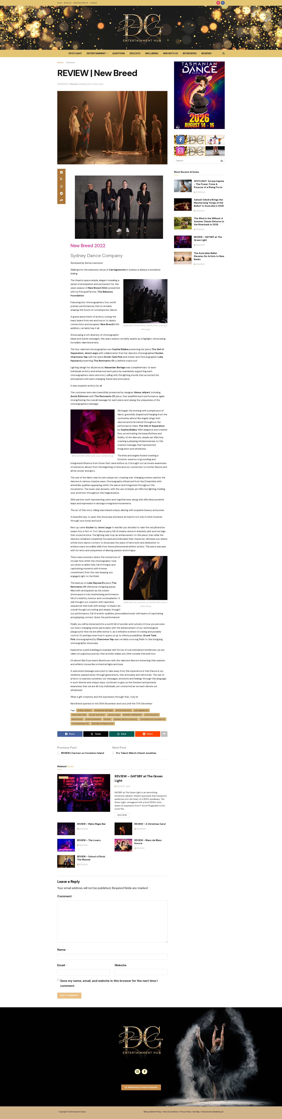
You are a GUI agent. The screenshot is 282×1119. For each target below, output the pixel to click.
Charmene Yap (79, 715)
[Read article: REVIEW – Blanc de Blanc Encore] (123, 845)
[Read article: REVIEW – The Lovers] (66, 845)
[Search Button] (224, 53)
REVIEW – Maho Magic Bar (91, 824)
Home (59, 3)
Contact (93, 3)
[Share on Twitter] (61, 179)
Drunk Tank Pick (97, 715)
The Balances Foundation (152, 719)
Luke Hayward (151, 715)
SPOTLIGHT (75, 53)
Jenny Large (114, 715)
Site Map (196, 1112)
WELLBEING (151, 53)
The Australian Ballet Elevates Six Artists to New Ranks (209, 256)
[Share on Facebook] (61, 172)
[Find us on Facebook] (223, 3)
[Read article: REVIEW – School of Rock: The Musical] (66, 861)
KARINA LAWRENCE (132, 715)
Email (62, 965)
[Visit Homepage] (141, 28)
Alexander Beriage (104, 710)
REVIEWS (206, 53)
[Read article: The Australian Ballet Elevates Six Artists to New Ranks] (183, 258)
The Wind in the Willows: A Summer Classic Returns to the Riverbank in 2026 (209, 221)
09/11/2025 (83, 845)
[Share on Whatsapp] (61, 186)
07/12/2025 (83, 829)
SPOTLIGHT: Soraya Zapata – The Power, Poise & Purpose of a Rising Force (209, 184)
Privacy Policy (185, 1112)
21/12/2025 (120, 786)
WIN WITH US (170, 53)
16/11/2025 (140, 848)
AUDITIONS (118, 53)
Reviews (70, 62)
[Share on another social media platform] (61, 200)
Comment (65, 896)
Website (120, 965)
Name (62, 950)
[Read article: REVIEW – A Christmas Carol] (123, 829)
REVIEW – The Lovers (89, 840)
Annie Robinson (123, 710)
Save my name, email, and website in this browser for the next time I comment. (109, 983)
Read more (123, 814)
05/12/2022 (62, 84)
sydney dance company (125, 719)
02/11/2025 (83, 864)
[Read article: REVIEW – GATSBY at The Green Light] (83, 793)
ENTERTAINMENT (96, 53)
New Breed (77, 719)
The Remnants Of (80, 723)
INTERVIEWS (190, 53)
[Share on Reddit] (61, 193)
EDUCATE (135, 53)
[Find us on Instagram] (218, 3)
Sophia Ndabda (93, 719)
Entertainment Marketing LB (212, 1112)
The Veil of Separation (102, 723)
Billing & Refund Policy (152, 1112)
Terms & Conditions (170, 1112)
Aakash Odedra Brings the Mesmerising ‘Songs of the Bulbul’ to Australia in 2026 (209, 202)
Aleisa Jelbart (84, 710)
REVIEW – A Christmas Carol (150, 824)
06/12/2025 (141, 829)
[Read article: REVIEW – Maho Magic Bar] (66, 829)
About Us (68, 3)
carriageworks (141, 710)
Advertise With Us (80, 3)
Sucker (107, 719)
